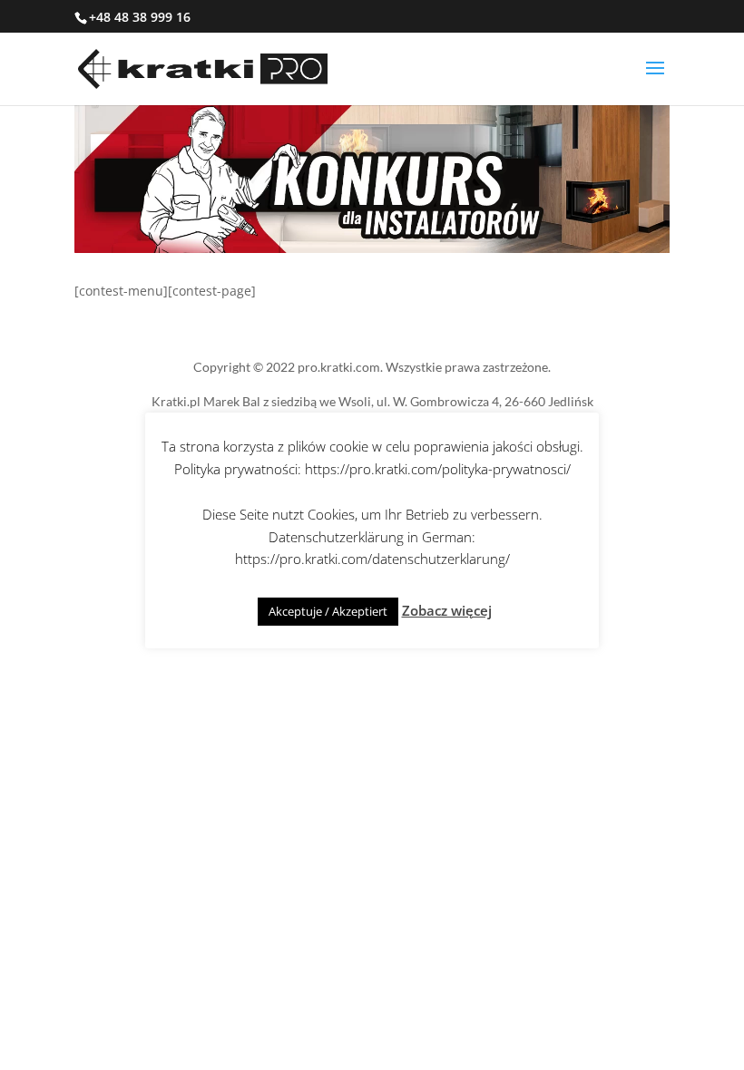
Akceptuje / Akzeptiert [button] (328, 611)
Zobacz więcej (447, 610)
